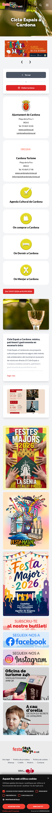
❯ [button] (30, 61)
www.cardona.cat (26, 129)
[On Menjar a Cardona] (26, 273)
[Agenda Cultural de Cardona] (26, 195)
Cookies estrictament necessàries (20, 791)
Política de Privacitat (11, 811)
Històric (30, 762)
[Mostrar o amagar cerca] (40, 5)
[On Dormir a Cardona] (26, 247)
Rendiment (43, 791)
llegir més (11, 375)
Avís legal (6, 759)
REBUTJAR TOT (38, 806)
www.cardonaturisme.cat (26, 173)
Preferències (11, 795)
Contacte (40, 762)
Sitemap (11, 762)
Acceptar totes (14, 806)
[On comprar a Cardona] (26, 221)
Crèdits (20, 762)
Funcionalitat (27, 795)
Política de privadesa (21, 759)
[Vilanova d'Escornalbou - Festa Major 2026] (26, 49)
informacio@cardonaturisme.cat (26, 176)
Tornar (28, 75)
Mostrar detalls (13, 799)
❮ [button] (22, 61)
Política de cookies (40, 759)
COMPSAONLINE (44, 811)
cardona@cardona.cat (26, 133)
